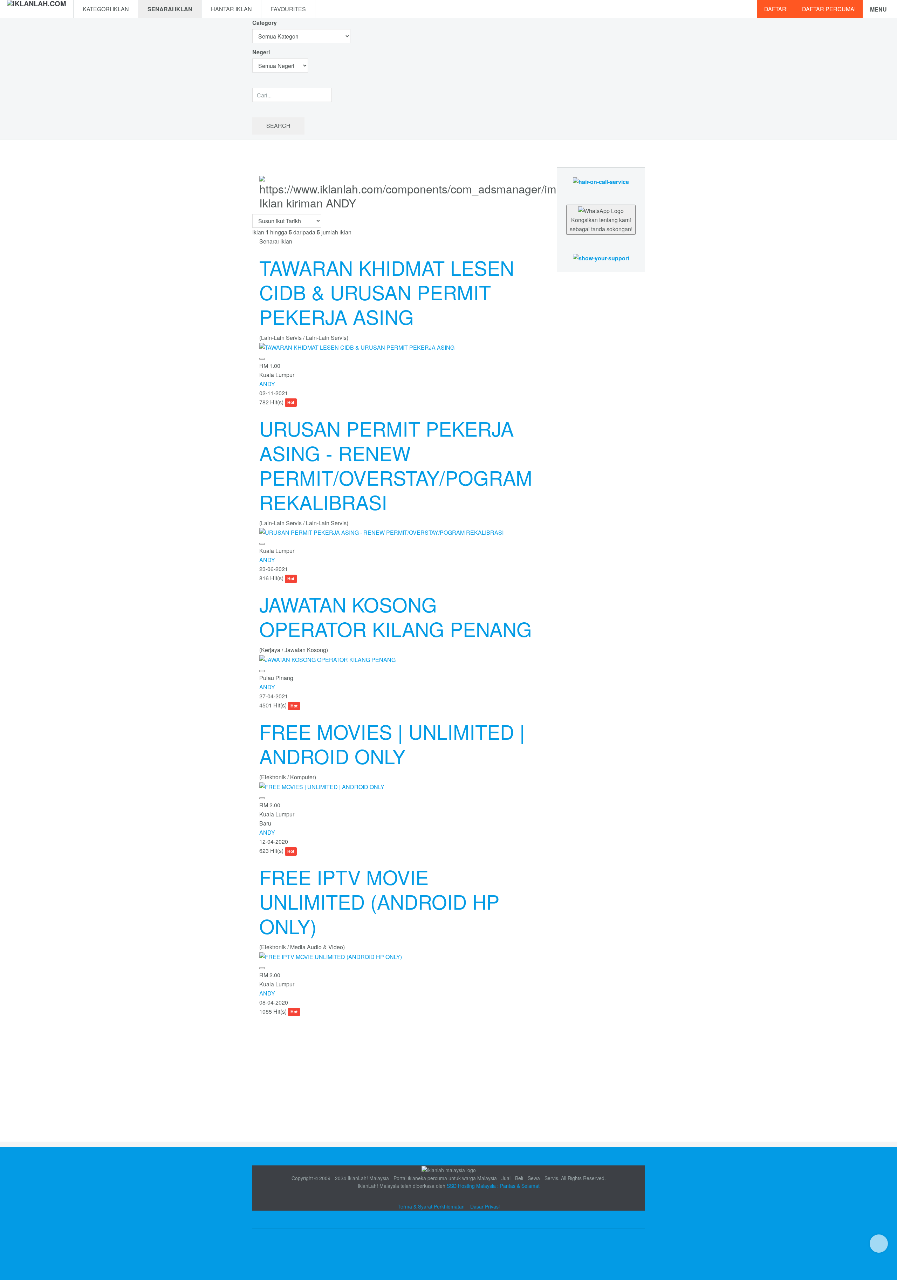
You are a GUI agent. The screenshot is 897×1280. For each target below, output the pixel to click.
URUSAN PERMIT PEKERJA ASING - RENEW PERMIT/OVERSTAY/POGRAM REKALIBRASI (395, 465)
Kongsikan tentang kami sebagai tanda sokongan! (601, 224)
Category (264, 23)
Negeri (261, 52)
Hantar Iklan (231, 9)
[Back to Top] (879, 1243)
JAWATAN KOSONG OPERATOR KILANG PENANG (395, 616)
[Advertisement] (397, 1065)
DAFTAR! (776, 9)
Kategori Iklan (106, 9)
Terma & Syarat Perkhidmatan (431, 1206)
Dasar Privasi (485, 1206)
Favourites (288, 9)
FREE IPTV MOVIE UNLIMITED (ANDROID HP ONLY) (379, 901)
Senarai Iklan (170, 9)
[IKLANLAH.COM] (36, 9)
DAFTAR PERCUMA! (829, 9)
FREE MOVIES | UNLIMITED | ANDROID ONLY (392, 743)
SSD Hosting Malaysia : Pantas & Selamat (493, 1185)
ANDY (267, 384)
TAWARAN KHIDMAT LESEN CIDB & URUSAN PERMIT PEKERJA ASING (386, 291)
